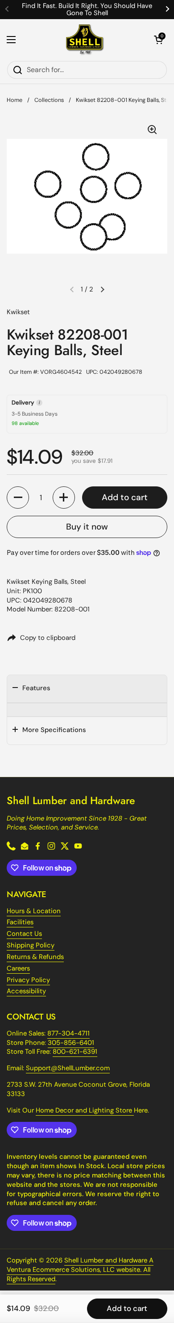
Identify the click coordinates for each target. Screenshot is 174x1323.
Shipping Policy (30, 945)
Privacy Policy (28, 979)
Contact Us (24, 933)
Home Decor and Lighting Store (85, 1110)
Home (14, 100)
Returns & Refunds (35, 956)
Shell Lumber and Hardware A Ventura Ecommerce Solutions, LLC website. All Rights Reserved (80, 1269)
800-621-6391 (75, 1051)
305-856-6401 (71, 1042)
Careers (18, 968)
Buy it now (87, 526)
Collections (49, 100)
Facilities (20, 922)
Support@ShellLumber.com (68, 1068)
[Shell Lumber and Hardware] (85, 40)
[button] (158, 40)
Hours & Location (34, 910)
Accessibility (26, 991)
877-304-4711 (68, 1033)
